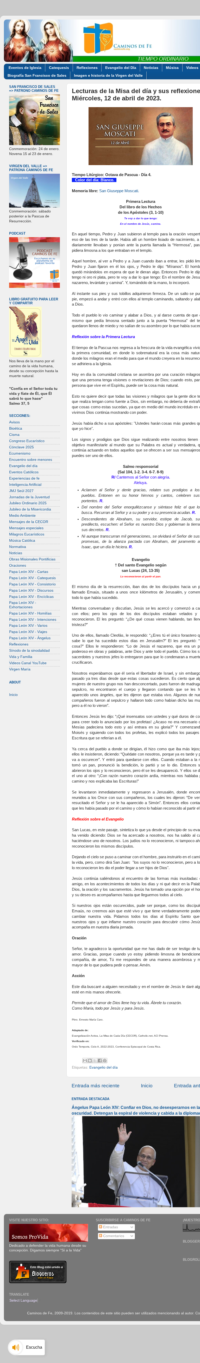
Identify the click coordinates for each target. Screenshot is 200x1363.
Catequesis (59, 68)
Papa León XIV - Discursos (31, 590)
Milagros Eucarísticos (26, 534)
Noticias (151, 68)
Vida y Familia (20, 657)
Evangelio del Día (120, 68)
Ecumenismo (19, 453)
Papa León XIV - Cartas (28, 572)
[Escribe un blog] (89, 1060)
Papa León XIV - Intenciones (32, 620)
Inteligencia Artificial (25, 485)
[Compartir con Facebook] (99, 1060)
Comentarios (113, 1236)
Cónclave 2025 (21, 447)
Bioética (15, 428)
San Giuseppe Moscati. (119, 191)
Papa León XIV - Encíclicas (31, 597)
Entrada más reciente (96, 1085)
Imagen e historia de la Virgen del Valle (108, 75)
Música (172, 68)
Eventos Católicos (24, 472)
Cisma (14, 435)
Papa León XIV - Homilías (30, 613)
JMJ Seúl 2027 (21, 491)
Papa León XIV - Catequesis (32, 578)
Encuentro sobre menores (30, 460)
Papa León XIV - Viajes (28, 632)
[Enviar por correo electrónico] (85, 1060)
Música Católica (22, 540)
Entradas (110, 1227)
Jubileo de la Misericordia (30, 509)
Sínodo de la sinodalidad (29, 651)
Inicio (147, 1085)
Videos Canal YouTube (28, 663)
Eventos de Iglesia (25, 68)
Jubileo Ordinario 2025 (28, 503)
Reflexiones (87, 68)
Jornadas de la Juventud (29, 497)
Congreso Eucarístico (27, 441)
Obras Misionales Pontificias (32, 559)
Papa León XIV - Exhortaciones (22, 605)
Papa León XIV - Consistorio (32, 584)
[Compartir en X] (94, 1060)
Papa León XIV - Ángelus (30, 638)
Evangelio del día (103, 1067)
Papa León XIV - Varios (28, 626)
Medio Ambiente (22, 516)
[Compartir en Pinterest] (104, 1060)
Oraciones (17, 565)
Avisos (14, 422)
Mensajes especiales (26, 528)
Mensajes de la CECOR (28, 522)
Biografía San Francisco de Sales (37, 75)
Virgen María (19, 669)
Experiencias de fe (24, 478)
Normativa (17, 547)
